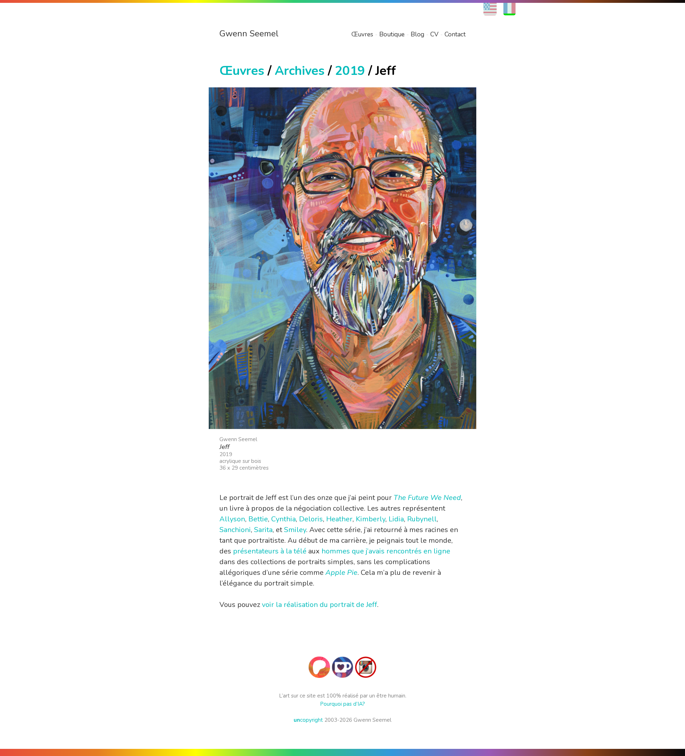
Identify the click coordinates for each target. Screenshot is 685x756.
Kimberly (370, 519)
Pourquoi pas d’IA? (342, 704)
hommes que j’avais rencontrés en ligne (385, 551)
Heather (339, 519)
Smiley (295, 530)
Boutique (392, 34)
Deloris (311, 519)
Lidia (396, 519)
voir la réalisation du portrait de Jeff (319, 604)
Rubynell (422, 519)
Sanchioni (235, 530)
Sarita (263, 530)
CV (434, 34)
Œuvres (362, 34)
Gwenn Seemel (249, 33)
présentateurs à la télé (269, 551)
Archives (300, 70)
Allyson (232, 519)
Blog (417, 34)
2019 (350, 70)
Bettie (258, 519)
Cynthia (283, 519)
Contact (455, 34)
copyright (308, 720)
